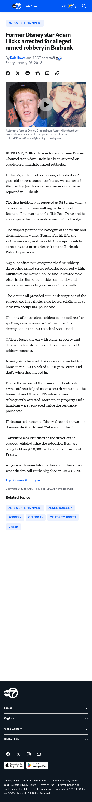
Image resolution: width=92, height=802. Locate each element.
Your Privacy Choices (35, 780)
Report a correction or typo (23, 480)
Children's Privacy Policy (64, 780)
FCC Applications (41, 789)
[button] (5, 5)
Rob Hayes (17, 58)
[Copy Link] (57, 73)
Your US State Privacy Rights (20, 785)
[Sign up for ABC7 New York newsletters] (39, 754)
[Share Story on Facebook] (8, 73)
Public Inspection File (16, 789)
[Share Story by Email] (47, 73)
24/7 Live (32, 6)
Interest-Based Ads (68, 785)
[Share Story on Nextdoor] (37, 73)
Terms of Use (46, 785)
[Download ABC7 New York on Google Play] (37, 765)
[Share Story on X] (17, 73)
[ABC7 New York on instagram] (28, 754)
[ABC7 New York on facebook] (8, 754)
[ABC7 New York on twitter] (18, 754)
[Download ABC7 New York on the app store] (14, 765)
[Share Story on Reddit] (27, 73)
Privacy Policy (11, 780)
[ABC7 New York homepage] (16, 6)
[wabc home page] (11, 693)
